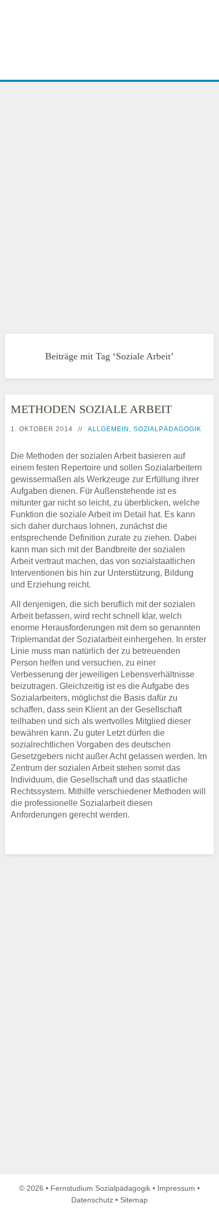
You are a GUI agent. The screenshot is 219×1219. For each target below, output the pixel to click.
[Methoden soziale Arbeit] (3, 847)
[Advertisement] (109, 199)
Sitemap (134, 1200)
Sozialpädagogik (167, 429)
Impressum (176, 1188)
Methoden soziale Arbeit (91, 409)
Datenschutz (92, 1200)
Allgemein (108, 429)
